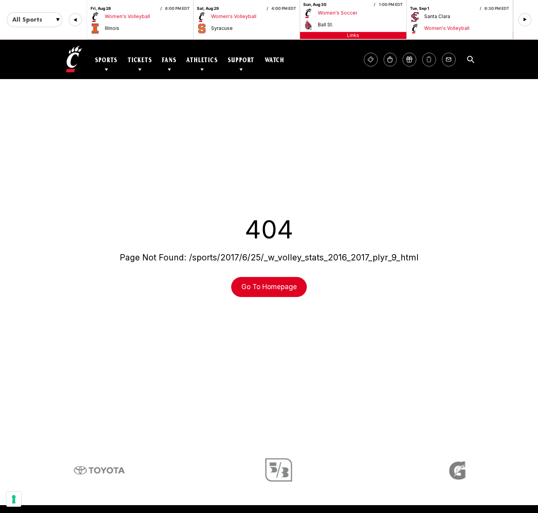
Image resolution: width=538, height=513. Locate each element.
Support (241, 59)
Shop (390, 59)
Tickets (140, 59)
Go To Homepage (269, 287)
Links (353, 35)
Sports (106, 59)
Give (409, 59)
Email (449, 59)
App (429, 59)
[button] (75, 19)
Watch (274, 59)
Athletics (202, 59)
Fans (169, 59)
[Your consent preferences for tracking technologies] (13, 499)
